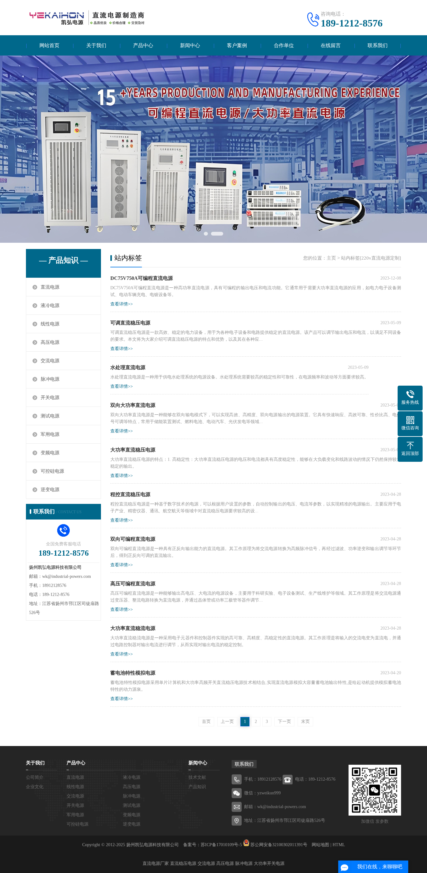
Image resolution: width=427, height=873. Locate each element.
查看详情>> (121, 304)
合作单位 (284, 45)
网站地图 (320, 844)
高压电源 (50, 342)
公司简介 (34, 777)
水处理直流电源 (127, 367)
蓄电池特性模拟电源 (132, 672)
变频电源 (50, 452)
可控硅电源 (52, 471)
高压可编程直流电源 (132, 583)
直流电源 (50, 287)
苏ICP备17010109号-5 (221, 844)
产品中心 (143, 45)
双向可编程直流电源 (132, 539)
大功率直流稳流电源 (132, 628)
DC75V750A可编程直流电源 (141, 278)
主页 (331, 258)
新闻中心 (190, 45)
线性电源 (50, 323)
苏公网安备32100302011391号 (278, 844)
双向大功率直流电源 (132, 405)
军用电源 (50, 434)
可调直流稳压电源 (130, 322)
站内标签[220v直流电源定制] (371, 258)
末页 (305, 721)
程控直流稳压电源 (130, 494)
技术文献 (197, 777)
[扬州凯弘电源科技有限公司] (85, 17)
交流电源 (50, 360)
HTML (339, 844)
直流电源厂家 (156, 863)
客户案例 (237, 45)
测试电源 (50, 415)
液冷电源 (50, 305)
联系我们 (378, 45)
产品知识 (197, 786)
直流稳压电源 (183, 863)
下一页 (284, 721)
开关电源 (50, 397)
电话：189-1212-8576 (315, 779)
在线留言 (331, 45)
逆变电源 (50, 489)
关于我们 (96, 45)
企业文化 (34, 786)
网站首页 (49, 45)
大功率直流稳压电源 (132, 449)
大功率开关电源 (269, 863)
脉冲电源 (50, 379)
